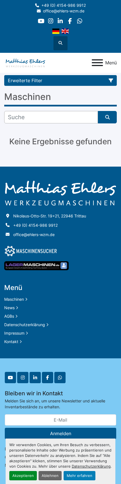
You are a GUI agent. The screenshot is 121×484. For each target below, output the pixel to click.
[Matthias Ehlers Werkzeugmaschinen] (60, 192)
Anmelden (60, 433)
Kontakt (11, 341)
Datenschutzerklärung (91, 466)
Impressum (14, 333)
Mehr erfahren (79, 476)
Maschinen (14, 299)
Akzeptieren (23, 476)
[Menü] (97, 62)
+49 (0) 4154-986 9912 (63, 5)
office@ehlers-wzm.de (63, 11)
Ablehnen (50, 476)
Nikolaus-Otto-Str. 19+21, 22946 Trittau (49, 215)
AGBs (9, 316)
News (9, 307)
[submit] (107, 117)
